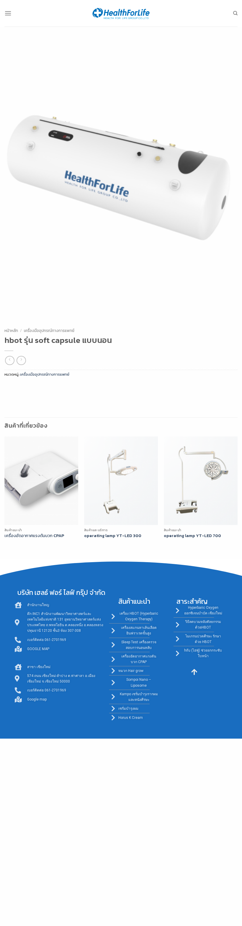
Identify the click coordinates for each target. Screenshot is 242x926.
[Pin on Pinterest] (52, 388)
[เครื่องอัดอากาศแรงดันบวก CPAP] (41, 480)
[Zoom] (12, 318)
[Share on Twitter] (31, 388)
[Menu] (8, 13)
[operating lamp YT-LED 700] (201, 480)
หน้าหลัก (11, 330)
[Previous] (4, 496)
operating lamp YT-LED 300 (112, 536)
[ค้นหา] (235, 13)
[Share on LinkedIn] (63, 388)
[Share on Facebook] (20, 388)
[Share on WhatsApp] (10, 388)
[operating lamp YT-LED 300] (121, 480)
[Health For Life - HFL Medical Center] (121, 13)
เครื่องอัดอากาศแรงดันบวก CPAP (34, 536)
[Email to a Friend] (42, 388)
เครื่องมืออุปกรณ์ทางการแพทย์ (49, 330)
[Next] (237, 496)
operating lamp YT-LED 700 (192, 536)
